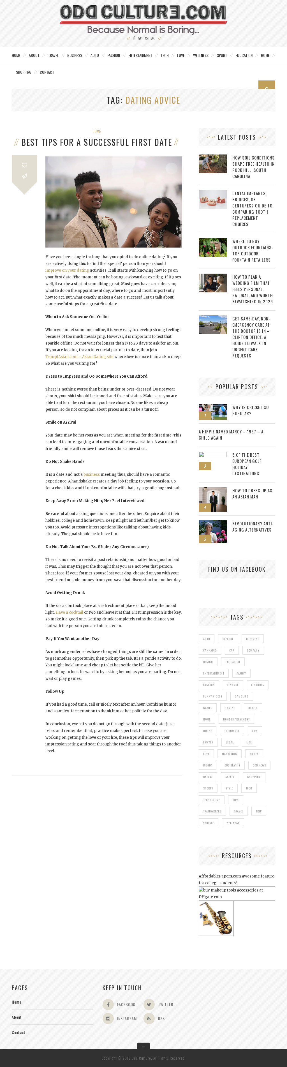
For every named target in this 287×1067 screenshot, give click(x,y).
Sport (222, 55)
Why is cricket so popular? (250, 410)
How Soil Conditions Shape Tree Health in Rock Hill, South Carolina (253, 166)
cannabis (210, 650)
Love (181, 55)
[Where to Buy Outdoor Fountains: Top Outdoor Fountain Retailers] (213, 241)
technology (211, 800)
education (233, 662)
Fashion (113, 55)
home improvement (236, 719)
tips (236, 800)
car (231, 650)
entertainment (213, 673)
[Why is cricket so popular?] (213, 407)
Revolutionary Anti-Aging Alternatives (253, 526)
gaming (230, 708)
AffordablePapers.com (220, 876)
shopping (254, 777)
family (241, 673)
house (207, 731)
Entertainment (140, 55)
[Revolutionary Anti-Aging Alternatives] (213, 523)
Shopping (23, 72)
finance (233, 685)
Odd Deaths (232, 765)
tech (249, 788)
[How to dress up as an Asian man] (213, 490)
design (208, 662)
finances (257, 685)
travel (238, 811)
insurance (232, 731)
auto (206, 639)
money (254, 754)
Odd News (259, 765)
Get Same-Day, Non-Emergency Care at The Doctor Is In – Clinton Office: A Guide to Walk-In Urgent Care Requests (251, 337)
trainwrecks (212, 811)
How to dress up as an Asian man (252, 493)
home (206, 719)
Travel (53, 55)
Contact (47, 72)
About (34, 55)
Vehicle (208, 823)
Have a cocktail (69, 612)
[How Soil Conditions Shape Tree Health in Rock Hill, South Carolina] (213, 157)
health (253, 708)
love (206, 754)
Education (244, 55)
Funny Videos (212, 696)
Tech (165, 55)
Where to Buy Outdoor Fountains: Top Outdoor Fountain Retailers (252, 250)
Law (255, 731)
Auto (95, 55)
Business (74, 55)
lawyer (208, 742)
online (208, 777)
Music (207, 765)
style (229, 788)
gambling (242, 696)
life (249, 742)
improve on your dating (67, 270)
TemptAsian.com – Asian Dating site (79, 356)
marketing (229, 754)
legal (230, 742)
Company (253, 650)
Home (16, 55)
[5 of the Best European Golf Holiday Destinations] (213, 455)
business (92, 474)
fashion (209, 685)
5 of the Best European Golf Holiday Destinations (246, 464)
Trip (259, 811)
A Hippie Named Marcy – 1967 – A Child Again (231, 434)
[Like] (24, 165)
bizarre (228, 639)
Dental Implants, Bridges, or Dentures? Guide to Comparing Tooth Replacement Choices (252, 208)
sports (208, 788)
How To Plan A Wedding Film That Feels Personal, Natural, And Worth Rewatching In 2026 (252, 289)
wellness (233, 823)
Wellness (201, 55)
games (207, 708)
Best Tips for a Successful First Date (96, 142)
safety (230, 777)
